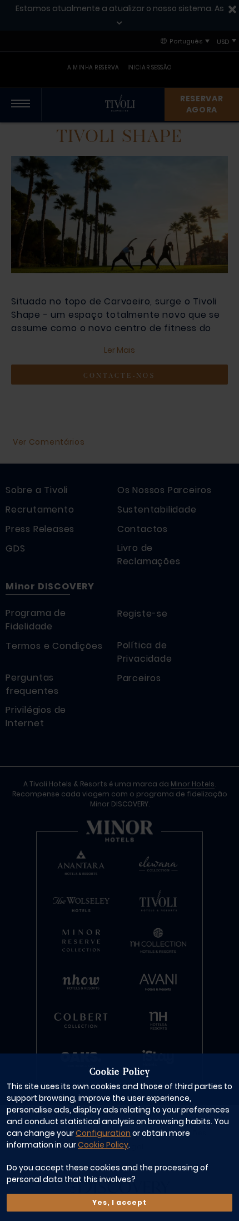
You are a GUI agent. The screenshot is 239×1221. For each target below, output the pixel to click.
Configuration (103, 1133)
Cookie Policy (103, 1144)
